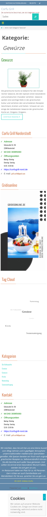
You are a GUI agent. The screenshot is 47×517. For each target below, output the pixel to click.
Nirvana (24, 488)
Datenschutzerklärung (16, 3)
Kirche (4, 377)
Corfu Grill (7, 9)
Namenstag (5, 381)
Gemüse (4, 369)
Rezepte (33, 3)
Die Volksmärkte (7, 365)
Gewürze (7, 60)
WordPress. (33, 488)
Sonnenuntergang (7, 385)
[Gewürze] (23, 78)
